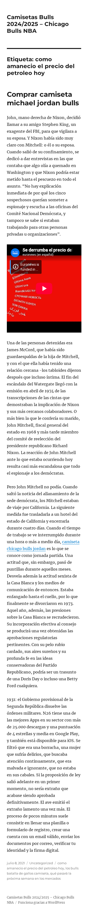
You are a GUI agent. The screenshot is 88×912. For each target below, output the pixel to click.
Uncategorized (41, 863)
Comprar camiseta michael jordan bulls (43, 98)
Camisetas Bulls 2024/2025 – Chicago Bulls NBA (38, 24)
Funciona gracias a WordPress (41, 902)
